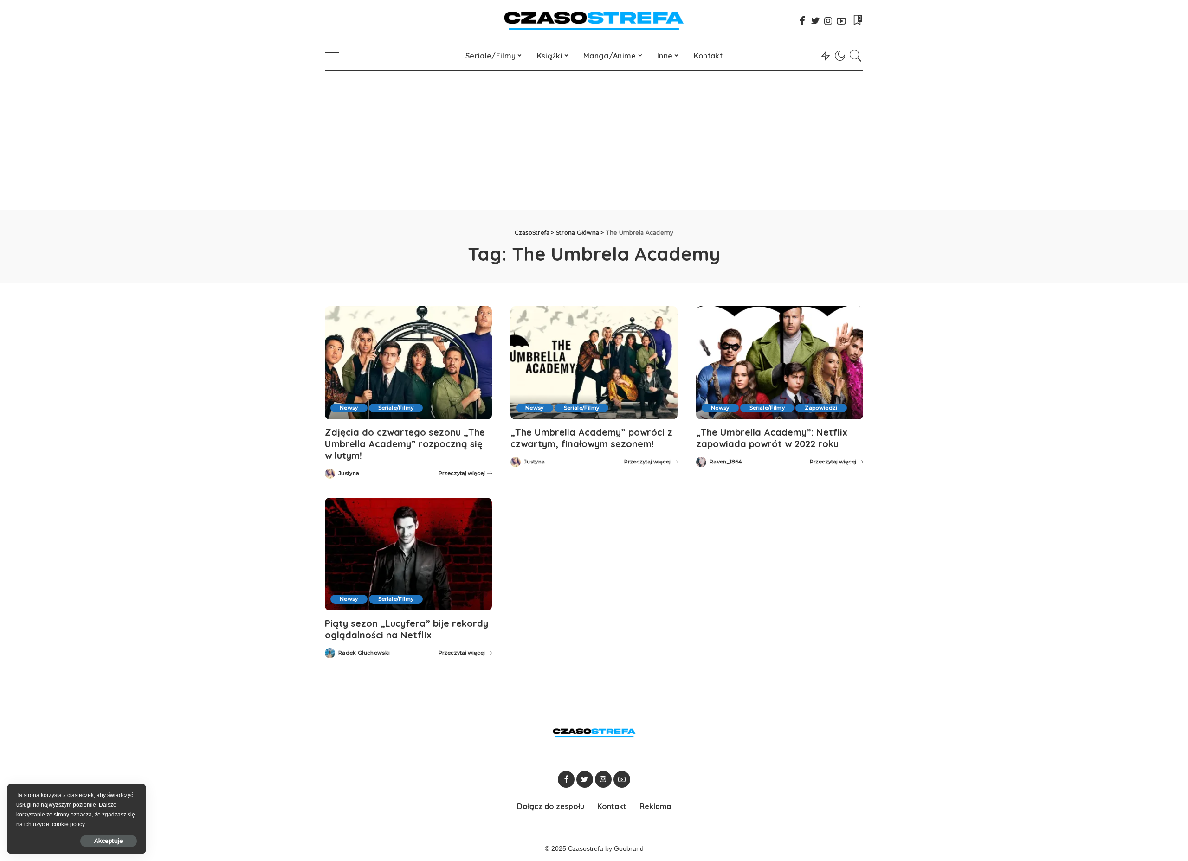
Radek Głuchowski (364, 652)
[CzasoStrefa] (594, 21)
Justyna (348, 473)
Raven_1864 (726, 461)
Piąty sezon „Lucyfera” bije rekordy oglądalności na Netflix (406, 629)
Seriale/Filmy (395, 408)
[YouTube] (841, 20)
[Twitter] (815, 20)
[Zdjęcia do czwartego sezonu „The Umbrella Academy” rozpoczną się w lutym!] (408, 362)
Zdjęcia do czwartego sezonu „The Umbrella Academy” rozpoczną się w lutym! (405, 443)
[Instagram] (828, 20)
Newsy (349, 408)
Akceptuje (108, 840)
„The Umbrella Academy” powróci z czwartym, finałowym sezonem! (591, 438)
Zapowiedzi (821, 408)
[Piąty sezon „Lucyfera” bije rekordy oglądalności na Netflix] (408, 554)
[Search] (855, 56)
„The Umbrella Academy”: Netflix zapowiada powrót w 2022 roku (771, 438)
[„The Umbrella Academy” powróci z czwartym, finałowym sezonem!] (594, 362)
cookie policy (68, 824)
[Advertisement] (594, 140)
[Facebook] (802, 20)
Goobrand (629, 848)
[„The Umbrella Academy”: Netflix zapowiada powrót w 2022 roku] (779, 362)
